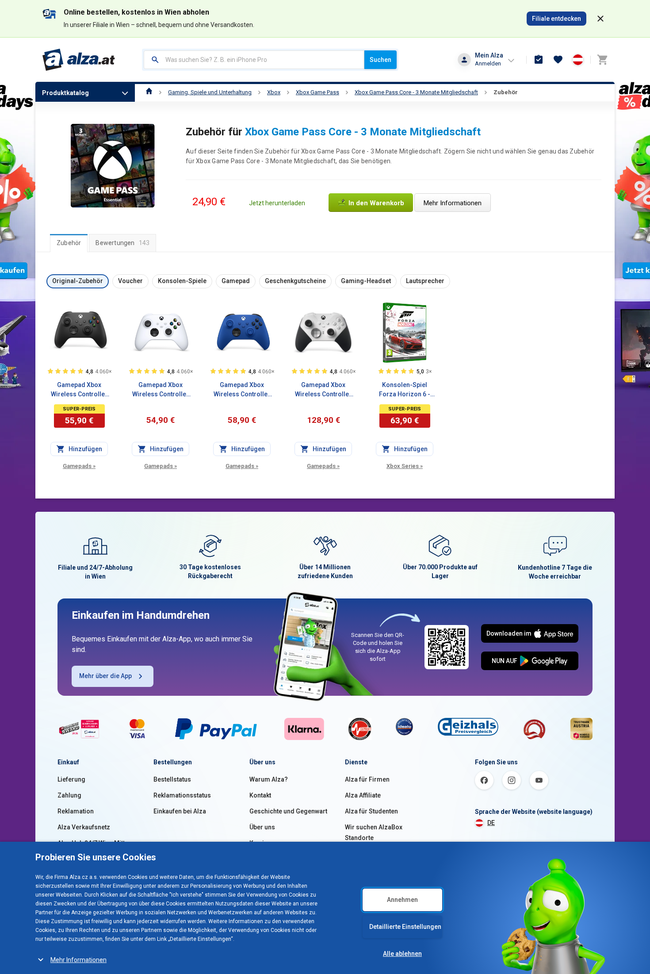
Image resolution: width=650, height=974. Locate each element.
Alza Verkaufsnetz (83, 827)
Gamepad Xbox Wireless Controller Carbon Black (79, 390)
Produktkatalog (65, 92)
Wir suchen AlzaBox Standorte (373, 832)
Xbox (273, 92)
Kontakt (260, 795)
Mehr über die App (105, 675)
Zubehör (505, 92)
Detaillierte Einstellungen (405, 926)
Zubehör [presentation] (69, 242)
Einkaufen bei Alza (179, 811)
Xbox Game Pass (317, 92)
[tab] (69, 243)
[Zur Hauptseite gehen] (78, 60)
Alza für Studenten (371, 811)
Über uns (262, 827)
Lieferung (71, 779)
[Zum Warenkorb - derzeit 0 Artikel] (602, 59)
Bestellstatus (172, 779)
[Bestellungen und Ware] (538, 59)
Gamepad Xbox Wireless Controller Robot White (160, 390)
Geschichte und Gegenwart (288, 811)
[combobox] (254, 59)
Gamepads (79, 466)
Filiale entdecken (556, 18)
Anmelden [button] (488, 63)
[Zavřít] (600, 19)
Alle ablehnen (402, 953)
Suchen (380, 59)
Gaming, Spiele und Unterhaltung (210, 92)
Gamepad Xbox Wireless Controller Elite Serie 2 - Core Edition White (323, 390)
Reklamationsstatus (182, 795)
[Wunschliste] (558, 59)
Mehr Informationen (78, 959)
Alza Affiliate (363, 795)
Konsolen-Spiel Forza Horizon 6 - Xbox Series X (404, 390)
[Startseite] (149, 92)
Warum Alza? (268, 779)
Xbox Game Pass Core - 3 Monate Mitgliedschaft (416, 92)
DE (491, 822)
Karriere (261, 843)
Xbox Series (404, 466)
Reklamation (75, 811)
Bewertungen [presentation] (122, 242)
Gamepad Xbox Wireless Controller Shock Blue (242, 390)
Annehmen (402, 899)
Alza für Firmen (367, 779)
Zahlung (69, 795)
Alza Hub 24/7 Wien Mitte (92, 843)
